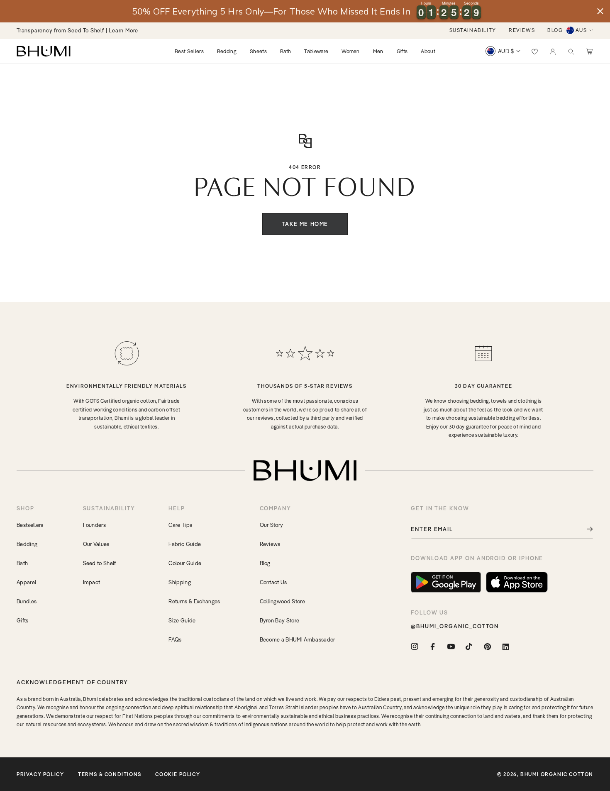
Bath (22, 563)
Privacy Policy (40, 774)
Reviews (270, 544)
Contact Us (273, 582)
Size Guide (181, 620)
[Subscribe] (584, 529)
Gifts (23, 620)
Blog (265, 563)
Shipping (179, 582)
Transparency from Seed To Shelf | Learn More (77, 30)
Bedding (27, 544)
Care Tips (180, 525)
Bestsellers (30, 525)
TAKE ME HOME (305, 223)
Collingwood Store (282, 601)
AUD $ (506, 51)
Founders (94, 525)
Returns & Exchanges (194, 601)
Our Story (271, 525)
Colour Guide (184, 563)
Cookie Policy (177, 774)
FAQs (174, 639)
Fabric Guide (184, 544)
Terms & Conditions (110, 774)
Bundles (27, 601)
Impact (91, 582)
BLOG (555, 30)
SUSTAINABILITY (472, 30)
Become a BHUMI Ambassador (297, 639)
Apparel (26, 582)
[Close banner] (600, 11)
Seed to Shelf (99, 563)
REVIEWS (522, 30)
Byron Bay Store (280, 620)
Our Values (96, 544)
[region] (305, 11)
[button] (571, 51)
